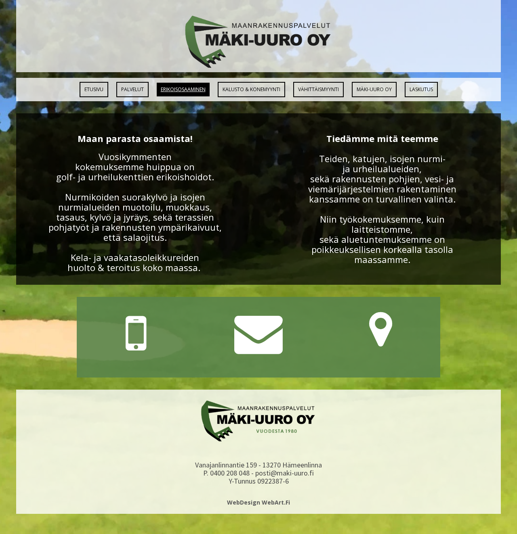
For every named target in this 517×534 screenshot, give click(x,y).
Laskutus (421, 89)
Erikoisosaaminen (183, 89)
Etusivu (93, 89)
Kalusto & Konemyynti (251, 89)
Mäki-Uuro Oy (374, 89)
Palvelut (132, 89)
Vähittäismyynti (318, 89)
